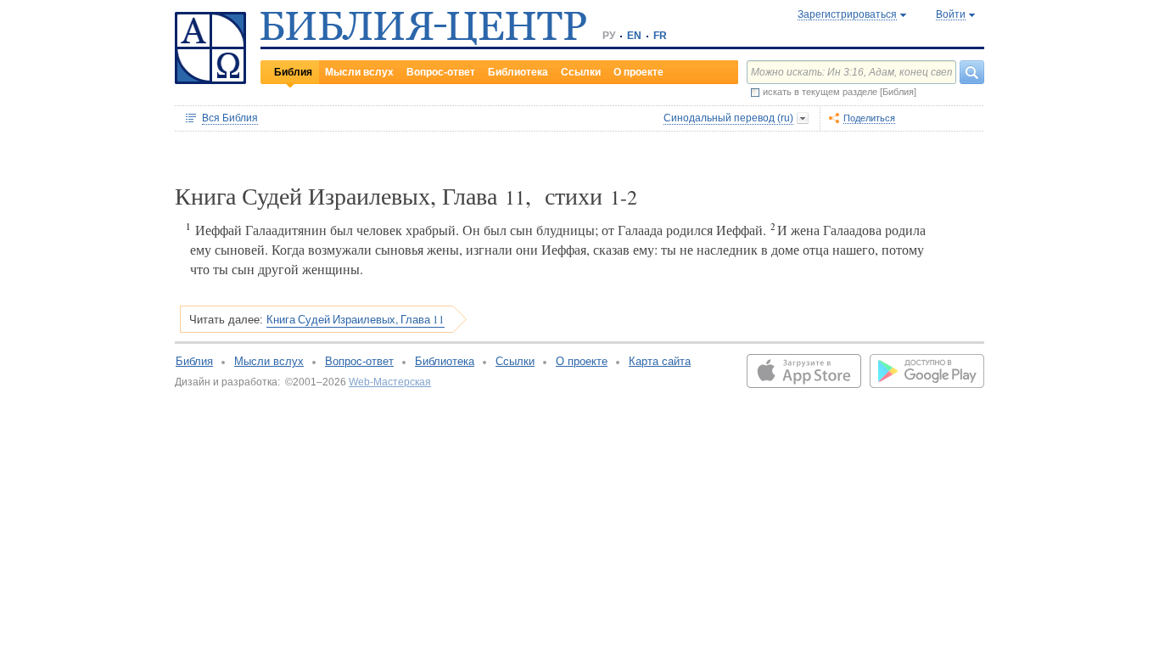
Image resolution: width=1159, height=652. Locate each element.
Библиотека (518, 72)
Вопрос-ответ (440, 72)
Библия (293, 72)
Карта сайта (660, 361)
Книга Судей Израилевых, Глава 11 (355, 319)
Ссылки (581, 72)
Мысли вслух (359, 72)
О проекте (638, 72)
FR (660, 36)
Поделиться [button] (869, 118)
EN (634, 36)
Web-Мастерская (390, 382)
